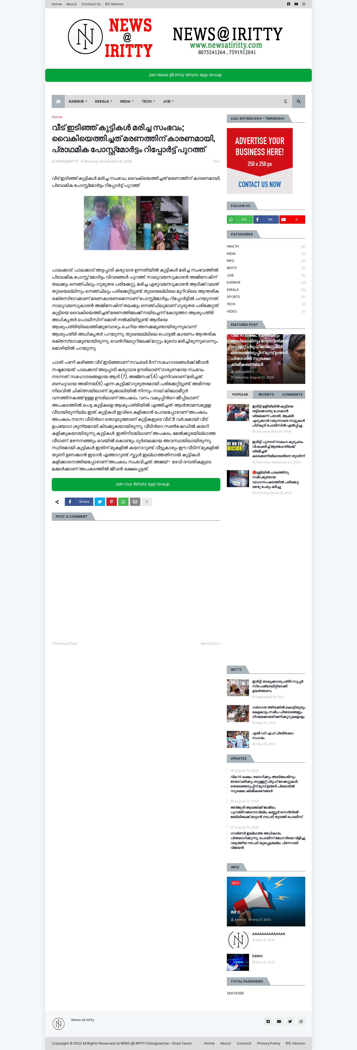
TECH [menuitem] (147, 101)
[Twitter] (100, 502)
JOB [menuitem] (166, 101)
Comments (292, 394)
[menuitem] (58, 101)
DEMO (257, 956)
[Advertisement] (266, 580)
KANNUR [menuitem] (76, 101)
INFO (266, 260)
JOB (266, 275)
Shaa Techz (182, 1043)
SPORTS (266, 296)
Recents (266, 394)
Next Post (209, 643)
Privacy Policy (268, 1043)
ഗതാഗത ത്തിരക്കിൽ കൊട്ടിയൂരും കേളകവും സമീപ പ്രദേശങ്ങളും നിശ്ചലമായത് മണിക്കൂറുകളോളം (278, 712)
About (71, 4)
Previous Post (66, 643)
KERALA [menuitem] (102, 101)
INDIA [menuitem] (125, 101)
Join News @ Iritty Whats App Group (185, 75)
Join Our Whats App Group (143, 484)
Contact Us (91, 4)
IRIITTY (266, 268)
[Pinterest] (111, 502)
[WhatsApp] (123, 502)
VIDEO (266, 311)
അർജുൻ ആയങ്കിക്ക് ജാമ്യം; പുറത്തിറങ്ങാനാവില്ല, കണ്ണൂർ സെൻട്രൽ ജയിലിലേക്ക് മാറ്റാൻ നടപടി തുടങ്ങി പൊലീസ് (267, 812)
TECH (266, 304)
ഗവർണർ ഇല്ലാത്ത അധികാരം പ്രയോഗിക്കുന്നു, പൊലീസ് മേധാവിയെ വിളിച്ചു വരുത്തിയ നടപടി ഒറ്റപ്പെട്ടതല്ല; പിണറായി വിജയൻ (268, 840)
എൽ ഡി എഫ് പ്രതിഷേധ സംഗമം (272, 735)
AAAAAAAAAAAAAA (268, 934)
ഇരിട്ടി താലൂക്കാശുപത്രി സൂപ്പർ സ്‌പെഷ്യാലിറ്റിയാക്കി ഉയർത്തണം (277, 686)
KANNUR (266, 282)
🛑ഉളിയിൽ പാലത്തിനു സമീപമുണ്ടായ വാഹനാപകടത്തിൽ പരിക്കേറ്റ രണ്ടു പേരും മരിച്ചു (275, 479)
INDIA (266, 253)
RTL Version (114, 4)
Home (57, 4)
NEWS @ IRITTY (133, 1043)
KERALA (266, 289)
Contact (244, 1043)
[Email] (135, 502)
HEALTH (266, 246)
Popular (240, 394)
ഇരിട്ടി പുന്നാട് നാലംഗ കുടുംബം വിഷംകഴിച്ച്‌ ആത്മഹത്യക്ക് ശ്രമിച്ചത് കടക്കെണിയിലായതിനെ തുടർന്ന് (278, 449)
